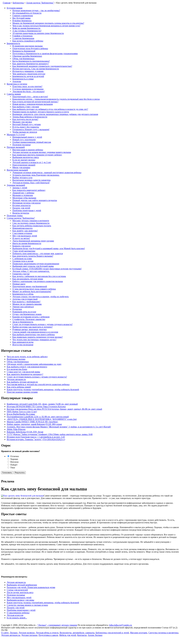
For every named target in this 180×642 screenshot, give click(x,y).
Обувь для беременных (23, 58)
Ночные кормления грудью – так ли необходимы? (36, 10)
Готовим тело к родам (22, 261)
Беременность (13, 43)
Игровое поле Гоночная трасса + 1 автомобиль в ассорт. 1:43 (36, 437)
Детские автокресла (16, 379)
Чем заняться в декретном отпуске (28, 74)
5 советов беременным (23, 38)
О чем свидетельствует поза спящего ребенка (34, 289)
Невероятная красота (22, 228)
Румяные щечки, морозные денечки (29, 329)
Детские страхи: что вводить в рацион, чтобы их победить (40, 296)
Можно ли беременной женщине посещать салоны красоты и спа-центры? (48, 23)
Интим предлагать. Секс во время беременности (35, 69)
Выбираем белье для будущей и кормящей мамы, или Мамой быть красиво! (48, 248)
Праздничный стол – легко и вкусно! (30, 96)
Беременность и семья (22, 79)
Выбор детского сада (22, 177)
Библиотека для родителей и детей (112, 632)
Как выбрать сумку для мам (25, 106)
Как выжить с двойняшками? (26, 301)
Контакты (82, 635)
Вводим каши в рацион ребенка (27, 150)
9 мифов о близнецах (22, 36)
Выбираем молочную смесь (25, 157)
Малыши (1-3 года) (16, 134)
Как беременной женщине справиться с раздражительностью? (42, 66)
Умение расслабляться (23, 306)
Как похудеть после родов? (25, 119)
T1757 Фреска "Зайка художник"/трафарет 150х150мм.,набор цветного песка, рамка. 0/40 (50, 434)
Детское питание (29, 635)
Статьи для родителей (17, 590)
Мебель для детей (67, 635)
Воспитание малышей (17, 170)
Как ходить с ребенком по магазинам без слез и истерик (39, 276)
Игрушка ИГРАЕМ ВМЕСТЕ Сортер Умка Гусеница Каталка (36, 406)
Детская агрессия (15, 615)
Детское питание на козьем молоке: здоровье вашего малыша (41, 152)
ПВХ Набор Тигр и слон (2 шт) (22, 411)
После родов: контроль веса (20, 592)
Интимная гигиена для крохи (26, 203)
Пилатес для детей (21, 208)
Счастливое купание (22, 233)
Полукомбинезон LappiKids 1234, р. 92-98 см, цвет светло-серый (38, 416)
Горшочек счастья (20, 274)
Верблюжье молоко (16, 359)
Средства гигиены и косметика (163, 632)
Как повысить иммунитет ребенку (28, 190)
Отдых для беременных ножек (27, 314)
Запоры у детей (19, 187)
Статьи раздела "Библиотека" (21, 218)
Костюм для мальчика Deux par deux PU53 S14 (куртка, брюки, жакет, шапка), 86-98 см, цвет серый (54, 409)
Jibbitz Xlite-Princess (16, 429)
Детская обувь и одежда (47, 632)
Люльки (13, 632)
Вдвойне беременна (22, 20)
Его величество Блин (17, 369)
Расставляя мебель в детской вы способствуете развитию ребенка (38, 384)
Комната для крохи (21, 246)
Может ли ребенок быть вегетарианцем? (31, 291)
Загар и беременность (22, 322)
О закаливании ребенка (18, 612)
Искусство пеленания (22, 344)
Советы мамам (14, 94)
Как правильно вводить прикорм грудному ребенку (37, 155)
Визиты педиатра (20, 213)
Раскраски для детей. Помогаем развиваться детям (31, 587)
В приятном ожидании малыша (27, 46)
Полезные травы (15, 215)
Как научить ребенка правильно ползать (31, 225)
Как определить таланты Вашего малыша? (32, 256)
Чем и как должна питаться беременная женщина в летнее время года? (46, 25)
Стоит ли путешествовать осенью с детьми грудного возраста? (42, 324)
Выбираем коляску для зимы (20, 600)
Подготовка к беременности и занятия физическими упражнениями (45, 53)
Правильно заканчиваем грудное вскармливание (35, 263)
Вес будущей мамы (21, 18)
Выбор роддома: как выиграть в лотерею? (32, 327)
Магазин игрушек (138, 632)
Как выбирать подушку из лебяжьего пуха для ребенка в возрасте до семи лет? (50, 109)
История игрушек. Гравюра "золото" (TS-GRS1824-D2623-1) (36, 439)
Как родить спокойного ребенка (27, 41)
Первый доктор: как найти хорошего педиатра (34, 200)
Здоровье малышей (16, 185)
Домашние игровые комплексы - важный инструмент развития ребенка (46, 172)
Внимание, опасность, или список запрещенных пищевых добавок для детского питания (55, 114)
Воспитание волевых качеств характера (31, 180)
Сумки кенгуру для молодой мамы (23, 372)
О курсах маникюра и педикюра (27, 89)
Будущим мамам (14, 8)
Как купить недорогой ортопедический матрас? (35, 101)
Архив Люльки (95, 635)
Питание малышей (16, 147)
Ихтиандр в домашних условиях (28, 71)
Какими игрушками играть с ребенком (31, 317)
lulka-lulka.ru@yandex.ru (120, 625)
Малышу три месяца (22, 122)
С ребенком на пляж (22, 258)
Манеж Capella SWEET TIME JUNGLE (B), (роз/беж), (32, 421)
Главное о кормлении (22, 15)
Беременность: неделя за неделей (28, 76)
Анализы (16, 81)
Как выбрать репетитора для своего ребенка (33, 334)
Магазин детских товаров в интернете (30, 220)
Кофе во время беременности (26, 28)
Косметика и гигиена (17, 84)
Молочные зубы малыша (24, 198)
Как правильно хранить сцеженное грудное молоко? (37, 337)
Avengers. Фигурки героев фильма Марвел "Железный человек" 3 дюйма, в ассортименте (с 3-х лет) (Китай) (59, 427)
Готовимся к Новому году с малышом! (30, 129)
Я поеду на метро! (21, 238)
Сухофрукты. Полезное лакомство (28, 319)
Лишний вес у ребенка (23, 193)
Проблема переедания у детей (26, 210)
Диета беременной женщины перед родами (33, 241)
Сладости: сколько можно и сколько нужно (27, 605)
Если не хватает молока (23, 160)
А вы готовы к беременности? (26, 31)
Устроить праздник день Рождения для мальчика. (35, 175)
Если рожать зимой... (17, 618)
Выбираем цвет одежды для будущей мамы (33, 266)
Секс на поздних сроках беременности (31, 223)
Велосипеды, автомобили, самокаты (77, 632)
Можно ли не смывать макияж (27, 304)
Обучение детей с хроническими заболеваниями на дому (34, 364)
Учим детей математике (23, 251)
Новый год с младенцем (24, 139)
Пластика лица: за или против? (27, 86)
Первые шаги (18, 284)
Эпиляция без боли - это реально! (28, 91)
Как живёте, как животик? (25, 231)
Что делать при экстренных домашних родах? (34, 339)
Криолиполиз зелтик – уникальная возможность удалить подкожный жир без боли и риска (56, 99)
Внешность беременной (23, 51)
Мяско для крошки (21, 167)
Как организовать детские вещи (27, 279)
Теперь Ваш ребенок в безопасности (29, 117)
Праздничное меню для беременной (29, 286)
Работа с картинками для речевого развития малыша (37, 281)
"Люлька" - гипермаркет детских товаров (57, 625)
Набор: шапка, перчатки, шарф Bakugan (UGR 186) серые (34, 424)
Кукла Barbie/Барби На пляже (21, 414)
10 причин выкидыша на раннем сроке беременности (38, 33)
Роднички (17, 309)
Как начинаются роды (22, 342)
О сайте (5, 632)
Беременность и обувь (22, 294)
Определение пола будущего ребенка (30, 48)
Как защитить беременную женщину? (30, 63)
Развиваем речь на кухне (24, 312)
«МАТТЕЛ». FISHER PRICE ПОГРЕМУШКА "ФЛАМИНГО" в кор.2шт (42, 419)
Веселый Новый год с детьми (26, 124)
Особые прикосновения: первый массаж (31, 142)
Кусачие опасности (21, 205)
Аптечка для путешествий (25, 299)
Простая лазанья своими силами (22, 392)
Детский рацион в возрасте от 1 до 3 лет (31, 162)
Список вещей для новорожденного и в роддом (35, 332)
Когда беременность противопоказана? (31, 61)
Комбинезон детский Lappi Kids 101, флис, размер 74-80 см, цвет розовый (42, 404)
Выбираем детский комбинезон (22, 585)
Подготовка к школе (48, 635)
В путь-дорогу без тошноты (25, 127)
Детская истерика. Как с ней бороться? (31, 182)
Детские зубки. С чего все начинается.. (31, 271)
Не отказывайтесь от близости (26, 13)
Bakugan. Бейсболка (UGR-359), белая (25, 432)
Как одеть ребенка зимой (19, 387)
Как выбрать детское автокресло (22, 382)
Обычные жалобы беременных (27, 56)
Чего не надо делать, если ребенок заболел (27, 356)
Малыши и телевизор (22, 195)
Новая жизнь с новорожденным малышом (32, 104)
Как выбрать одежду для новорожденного (27, 367)
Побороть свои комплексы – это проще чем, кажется (37, 253)
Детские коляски (27, 632)
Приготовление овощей (23, 165)
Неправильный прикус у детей (27, 137)
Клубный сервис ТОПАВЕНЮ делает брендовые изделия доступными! (47, 268)
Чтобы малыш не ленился (24, 132)
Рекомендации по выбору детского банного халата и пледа (40, 112)
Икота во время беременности (26, 243)
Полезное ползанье (21, 144)
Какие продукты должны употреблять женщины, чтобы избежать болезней (43, 389)
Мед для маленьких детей (24, 236)
